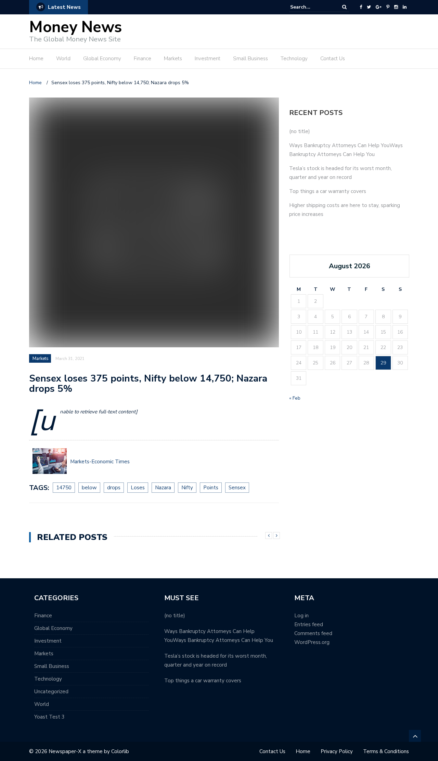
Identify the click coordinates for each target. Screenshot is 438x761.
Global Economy (102, 58)
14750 (64, 487)
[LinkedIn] (404, 7)
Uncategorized (51, 691)
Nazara (163, 487)
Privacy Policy (337, 751)
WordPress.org (312, 642)
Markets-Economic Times (100, 461)
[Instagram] (396, 7)
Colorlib (120, 751)
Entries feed (308, 624)
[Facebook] (360, 7)
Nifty (187, 487)
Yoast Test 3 (49, 716)
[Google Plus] (378, 7)
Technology (294, 58)
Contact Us (332, 58)
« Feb (294, 398)
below (89, 487)
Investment (207, 58)
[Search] (344, 7)
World (63, 58)
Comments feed (313, 633)
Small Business (250, 58)
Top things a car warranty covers (327, 191)
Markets (173, 58)
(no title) (299, 131)
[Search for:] (311, 7)
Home (36, 58)
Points (210, 487)
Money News (75, 27)
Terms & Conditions (386, 751)
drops (113, 487)
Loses (138, 487)
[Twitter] (368, 7)
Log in (301, 615)
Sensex (237, 487)
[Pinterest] (388, 7)
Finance (142, 58)
